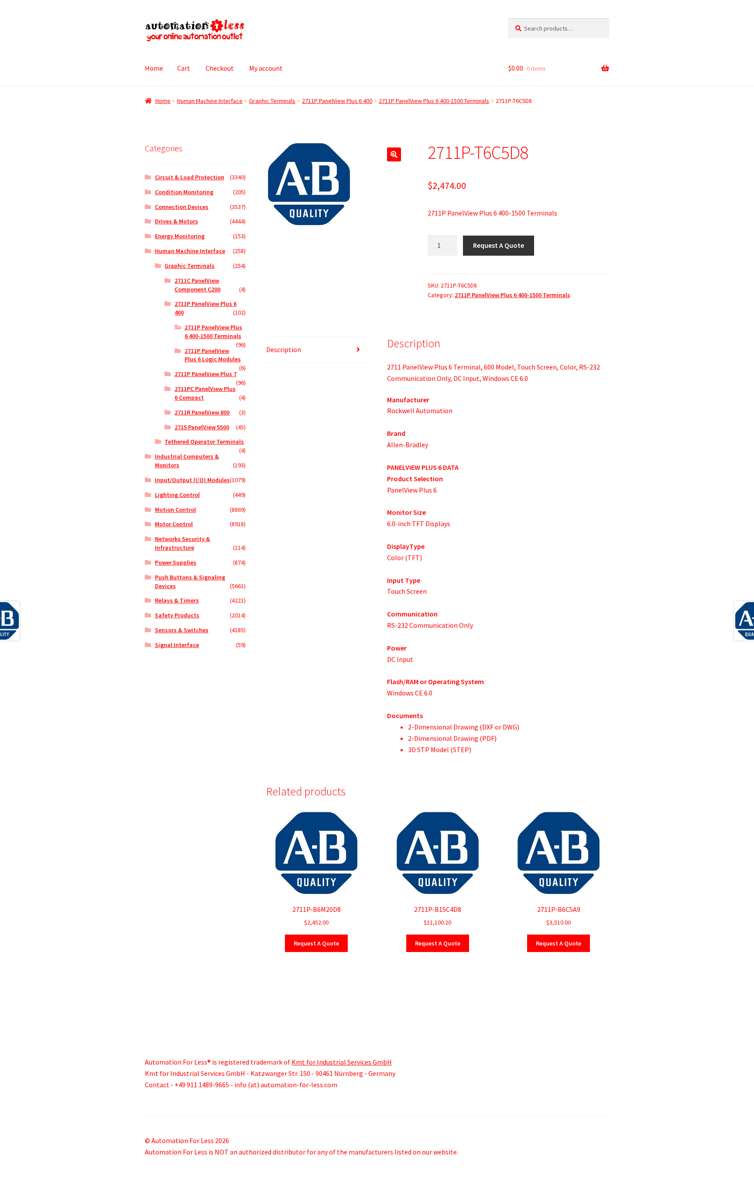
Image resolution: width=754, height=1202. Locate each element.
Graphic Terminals (272, 101)
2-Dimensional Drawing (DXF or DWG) (463, 727)
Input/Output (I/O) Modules (192, 480)
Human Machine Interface (210, 101)
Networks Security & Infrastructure (182, 543)
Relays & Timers (177, 600)
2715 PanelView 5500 (202, 427)
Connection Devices (182, 207)
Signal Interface (177, 645)
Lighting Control (177, 495)
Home (154, 68)
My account (266, 68)
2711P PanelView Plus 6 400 (337, 101)
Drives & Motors (176, 221)
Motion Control (175, 510)
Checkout (220, 68)
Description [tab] (283, 349)
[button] (394, 154)
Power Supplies (175, 562)
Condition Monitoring (184, 192)
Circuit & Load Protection (189, 177)
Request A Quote (498, 245)
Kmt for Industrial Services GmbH (341, 1062)
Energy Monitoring (180, 236)
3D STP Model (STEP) (439, 749)
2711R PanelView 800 (202, 412)
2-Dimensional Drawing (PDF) (452, 738)
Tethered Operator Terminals (204, 441)
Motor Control (174, 524)
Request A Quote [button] (316, 943)
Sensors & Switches (182, 630)
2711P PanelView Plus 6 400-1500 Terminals (434, 101)
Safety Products (177, 615)
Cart (183, 68)
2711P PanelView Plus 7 (205, 374)
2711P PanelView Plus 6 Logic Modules (213, 355)
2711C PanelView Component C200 (197, 285)
